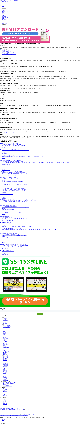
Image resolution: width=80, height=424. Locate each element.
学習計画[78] (5, 332)
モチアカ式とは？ (6, 345)
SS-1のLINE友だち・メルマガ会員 (8, 383)
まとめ (3, 56)
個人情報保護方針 (2, 409)
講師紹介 (4, 350)
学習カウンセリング (5, 17)
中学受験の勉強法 (4, 15)
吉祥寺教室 (5, 371)
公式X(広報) (5, 391)
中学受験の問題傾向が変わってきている (8, 52)
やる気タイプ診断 (6, 347)
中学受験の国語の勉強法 (5, 53)
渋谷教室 (4, 373)
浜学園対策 (5, 358)
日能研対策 (5, 359)
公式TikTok (5, 394)
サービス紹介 (5, 346)
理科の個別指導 (5, 365)
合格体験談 (3, 13)
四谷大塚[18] (5, 339)
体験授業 (3, 6)
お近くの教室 (4, 19)
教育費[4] (4, 334)
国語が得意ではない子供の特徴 (6, 51)
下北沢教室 (5, 372)
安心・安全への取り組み (20, 409)
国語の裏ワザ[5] (5, 319)
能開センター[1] (5, 341)
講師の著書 (8, 408)
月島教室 (4, 369)
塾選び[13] (4, 331)
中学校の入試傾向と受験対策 (7, 386)
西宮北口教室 (5, 378)
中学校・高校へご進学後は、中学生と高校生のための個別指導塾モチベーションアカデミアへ (14, 415)
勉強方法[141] (5, 333)
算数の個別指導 (5, 364)
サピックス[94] (5, 338)
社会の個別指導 (5, 366)
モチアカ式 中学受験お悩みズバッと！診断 (9, 382)
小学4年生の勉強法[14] (6, 327)
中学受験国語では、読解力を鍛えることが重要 (9, 54)
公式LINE (4, 388)
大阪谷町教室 (5, 377)
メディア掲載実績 (2, 408)
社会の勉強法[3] (5, 322)
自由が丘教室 (5, 375)
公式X (4, 390)
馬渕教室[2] (5, 340)
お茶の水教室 (5, 370)
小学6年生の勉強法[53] (6, 325)
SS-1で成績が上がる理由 (5, 11)
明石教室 (4, 379)
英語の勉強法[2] (5, 323)
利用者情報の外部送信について (11, 409)
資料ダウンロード (4, 16)
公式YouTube (5, 389)
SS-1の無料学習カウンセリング (9, 132)
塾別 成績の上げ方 (6, 384)
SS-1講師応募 (16, 408)
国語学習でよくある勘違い (6, 50)
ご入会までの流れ (6, 351)
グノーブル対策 (5, 357)
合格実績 (3, 12)
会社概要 (12, 408)
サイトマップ (27, 409)
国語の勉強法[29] (5, 318)
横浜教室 (4, 376)
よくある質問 (5, 406)
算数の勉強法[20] (5, 320)
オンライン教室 (5, 380)
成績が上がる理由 (6, 344)
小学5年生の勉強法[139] (6, 326)
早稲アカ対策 (5, 360)
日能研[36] (4, 337)
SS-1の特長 (3, 10)
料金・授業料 (5, 352)
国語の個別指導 (5, 363)
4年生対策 (4, 362)
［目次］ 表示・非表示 (4, 49)
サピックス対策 (5, 356)
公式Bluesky (5, 395)
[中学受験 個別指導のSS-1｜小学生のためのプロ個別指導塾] (9, 0)
